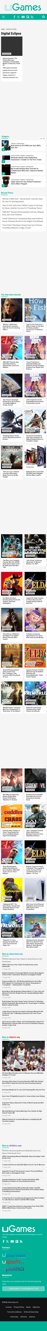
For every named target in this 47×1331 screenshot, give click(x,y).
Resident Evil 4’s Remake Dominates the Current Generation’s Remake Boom (34, 797)
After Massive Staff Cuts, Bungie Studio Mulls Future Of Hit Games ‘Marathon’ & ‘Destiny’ (11, 797)
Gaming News (7, 53)
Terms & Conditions (14, 1312)
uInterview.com (16, 954)
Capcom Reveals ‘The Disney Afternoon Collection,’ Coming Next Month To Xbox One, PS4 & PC (11, 61)
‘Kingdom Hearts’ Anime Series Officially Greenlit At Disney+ (12, 437)
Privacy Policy (19, 1307)
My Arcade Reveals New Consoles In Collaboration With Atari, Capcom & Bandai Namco (27, 171)
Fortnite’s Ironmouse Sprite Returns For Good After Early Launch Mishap (34, 635)
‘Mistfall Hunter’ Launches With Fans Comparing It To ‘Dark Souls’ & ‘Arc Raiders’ (12, 709)
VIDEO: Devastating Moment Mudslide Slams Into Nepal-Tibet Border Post (23, 1157)
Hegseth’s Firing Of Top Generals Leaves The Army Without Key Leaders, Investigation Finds (22, 1172)
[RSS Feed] (32, 17)
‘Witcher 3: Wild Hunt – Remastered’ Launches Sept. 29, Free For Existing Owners (22, 200)
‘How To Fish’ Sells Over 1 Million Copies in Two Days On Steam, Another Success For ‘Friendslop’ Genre (22, 206)
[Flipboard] (27, 17)
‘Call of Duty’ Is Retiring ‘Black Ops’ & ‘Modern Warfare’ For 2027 (34, 562)
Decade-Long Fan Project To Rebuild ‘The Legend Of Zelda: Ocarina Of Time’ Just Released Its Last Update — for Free (35, 870)
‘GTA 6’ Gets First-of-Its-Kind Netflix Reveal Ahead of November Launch (34, 401)
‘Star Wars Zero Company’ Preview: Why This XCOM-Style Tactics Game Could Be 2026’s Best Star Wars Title (11, 564)
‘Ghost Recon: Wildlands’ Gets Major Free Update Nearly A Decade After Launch (11, 636)
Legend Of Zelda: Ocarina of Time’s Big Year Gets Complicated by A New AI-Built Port (34, 600)
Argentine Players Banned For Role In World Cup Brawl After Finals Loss (23, 1104)
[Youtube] (23, 17)
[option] (23, 146)
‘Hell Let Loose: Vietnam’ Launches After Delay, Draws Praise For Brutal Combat (11, 474)
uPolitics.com (15, 1145)
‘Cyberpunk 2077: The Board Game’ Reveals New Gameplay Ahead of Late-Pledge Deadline (11, 906)
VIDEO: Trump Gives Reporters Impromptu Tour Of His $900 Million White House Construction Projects (23, 1207)
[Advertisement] (23, 23)
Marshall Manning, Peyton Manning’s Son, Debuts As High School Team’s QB (22, 1112)
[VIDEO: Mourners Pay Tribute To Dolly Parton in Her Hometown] (23, 960)
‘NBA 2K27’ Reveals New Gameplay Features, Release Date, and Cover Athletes (23, 213)
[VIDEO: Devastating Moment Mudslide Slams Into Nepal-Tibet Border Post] (23, 1151)
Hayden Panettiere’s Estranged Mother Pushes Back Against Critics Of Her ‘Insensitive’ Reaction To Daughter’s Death (23, 974)
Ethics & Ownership (31, 1312)
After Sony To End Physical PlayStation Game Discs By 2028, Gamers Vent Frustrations (35, 906)
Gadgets (13, 143)
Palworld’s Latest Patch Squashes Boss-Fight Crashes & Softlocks (33, 709)
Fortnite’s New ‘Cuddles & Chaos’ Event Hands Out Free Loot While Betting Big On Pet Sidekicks (11, 833)
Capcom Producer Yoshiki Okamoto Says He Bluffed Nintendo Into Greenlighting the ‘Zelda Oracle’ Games (34, 673)
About (28, 1307)
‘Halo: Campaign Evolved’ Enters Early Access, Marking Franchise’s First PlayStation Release (34, 833)
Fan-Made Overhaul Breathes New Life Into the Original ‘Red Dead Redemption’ (11, 600)
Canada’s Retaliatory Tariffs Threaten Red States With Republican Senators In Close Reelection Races (20, 1180)
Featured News (15, 155)
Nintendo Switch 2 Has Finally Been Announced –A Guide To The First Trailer (26, 159)
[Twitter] (18, 17)
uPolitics (23, 1317)
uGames (32, 1317)
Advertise (36, 1307)
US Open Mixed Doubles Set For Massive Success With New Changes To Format (22, 1074)
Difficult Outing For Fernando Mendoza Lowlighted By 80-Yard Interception (22, 1120)
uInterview (14, 1317)
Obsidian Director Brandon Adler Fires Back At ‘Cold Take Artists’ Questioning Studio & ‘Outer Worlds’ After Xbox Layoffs (35, 943)
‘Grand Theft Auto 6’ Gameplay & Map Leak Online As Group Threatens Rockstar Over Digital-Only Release (22, 219)
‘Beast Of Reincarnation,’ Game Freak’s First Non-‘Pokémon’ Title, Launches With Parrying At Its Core (11, 673)
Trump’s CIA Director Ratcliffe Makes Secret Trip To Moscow (23, 1165)
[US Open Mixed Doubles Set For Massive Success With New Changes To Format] (23, 1056)
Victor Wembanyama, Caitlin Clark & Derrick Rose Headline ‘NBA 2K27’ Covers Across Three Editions (11, 870)
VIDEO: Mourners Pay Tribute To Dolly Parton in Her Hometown (20, 965)
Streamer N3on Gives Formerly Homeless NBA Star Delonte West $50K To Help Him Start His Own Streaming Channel (22, 1082)
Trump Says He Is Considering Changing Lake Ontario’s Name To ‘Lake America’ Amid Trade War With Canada (23, 1199)
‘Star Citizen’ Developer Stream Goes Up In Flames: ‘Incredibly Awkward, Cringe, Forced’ (22, 226)
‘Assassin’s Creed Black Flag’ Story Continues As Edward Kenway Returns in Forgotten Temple (34, 438)
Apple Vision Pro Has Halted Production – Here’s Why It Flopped (26, 183)
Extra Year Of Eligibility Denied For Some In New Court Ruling (23, 1096)
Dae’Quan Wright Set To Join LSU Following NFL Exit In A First (23, 1090)
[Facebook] (14, 17)
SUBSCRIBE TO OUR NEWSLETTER (23, 1288)
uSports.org (14, 1037)
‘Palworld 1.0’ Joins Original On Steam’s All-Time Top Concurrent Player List (10, 942)
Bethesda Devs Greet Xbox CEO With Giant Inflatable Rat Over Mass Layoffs (35, 473)
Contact (9, 1307)
